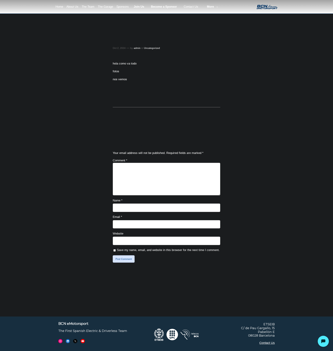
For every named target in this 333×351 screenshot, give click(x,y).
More (210, 6)
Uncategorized (152, 48)
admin (137, 48)
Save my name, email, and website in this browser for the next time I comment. (168, 250)
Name (117, 200)
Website (118, 233)
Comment (120, 160)
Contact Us (267, 343)
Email (117, 217)
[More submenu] (217, 7)
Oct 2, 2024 (119, 48)
